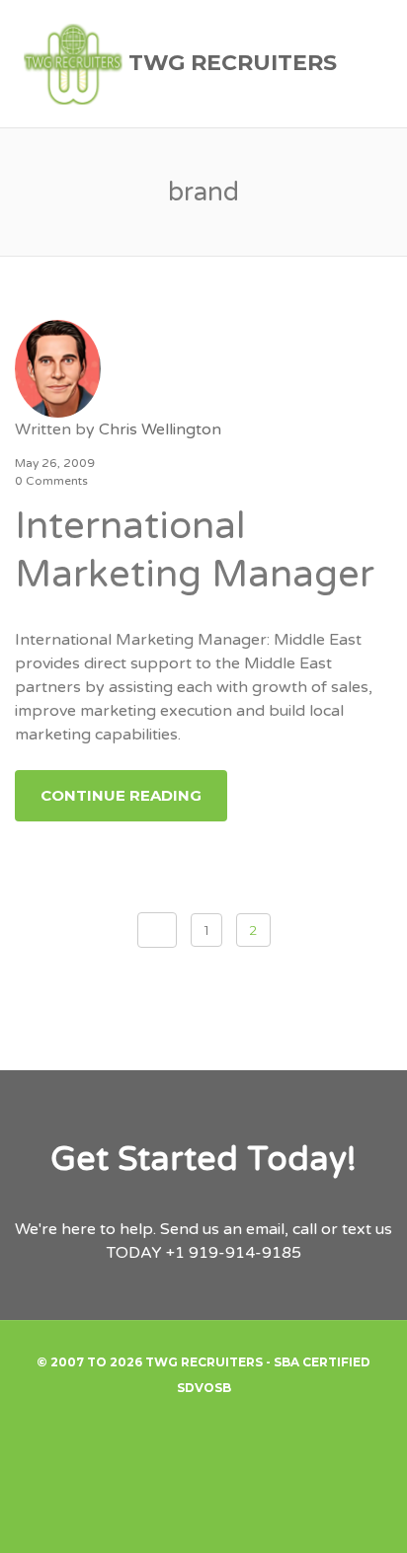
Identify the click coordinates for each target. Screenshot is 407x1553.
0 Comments (51, 481)
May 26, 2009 (55, 463)
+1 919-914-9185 (233, 1253)
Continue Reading (121, 795)
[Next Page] (157, 930)
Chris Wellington (160, 429)
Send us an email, (224, 1229)
